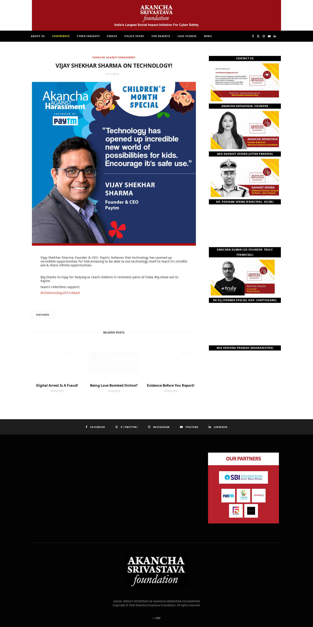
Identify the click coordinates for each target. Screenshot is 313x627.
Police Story (134, 36)
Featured (42, 314)
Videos (112, 36)
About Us (38, 36)
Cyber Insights (88, 36)
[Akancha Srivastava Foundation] (156, 15)
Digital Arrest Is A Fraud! (57, 385)
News (208, 36)
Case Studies (187, 36)
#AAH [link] (75, 293)
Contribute (61, 36)
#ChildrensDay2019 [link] (55, 293)
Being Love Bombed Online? (114, 385)
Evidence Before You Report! (170, 385)
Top (158, 618)
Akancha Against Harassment (113, 57)
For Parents (161, 36)
